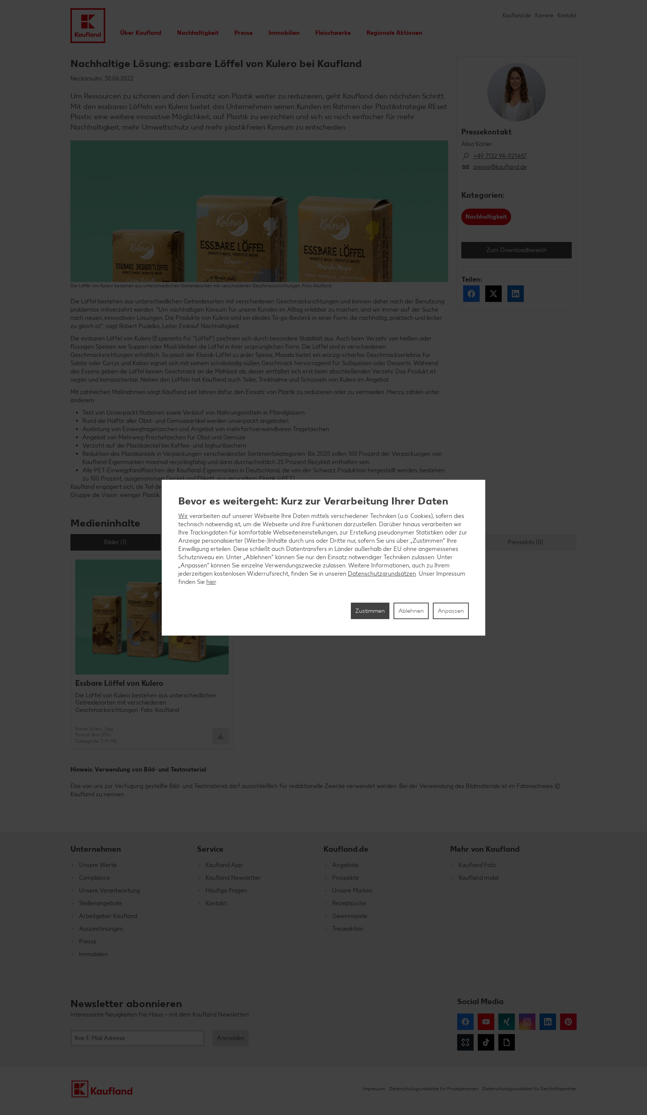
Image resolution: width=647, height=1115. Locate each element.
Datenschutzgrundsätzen (382, 573)
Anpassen (451, 610)
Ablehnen (411, 610)
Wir (183, 515)
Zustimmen (370, 610)
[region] (323, 558)
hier (211, 581)
